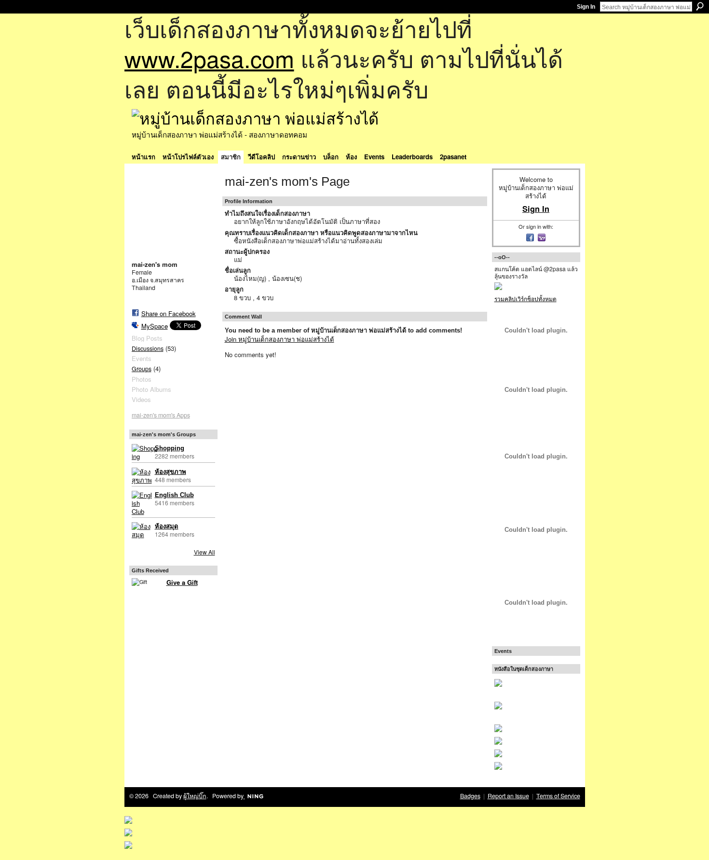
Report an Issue (508, 795)
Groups (141, 368)
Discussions (148, 348)
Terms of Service (558, 795)
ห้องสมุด (166, 526)
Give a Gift (182, 582)
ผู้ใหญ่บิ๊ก (194, 795)
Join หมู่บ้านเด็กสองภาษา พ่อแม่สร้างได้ (279, 339)
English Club (174, 495)
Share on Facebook (168, 313)
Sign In (586, 6)
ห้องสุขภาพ (170, 471)
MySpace (154, 326)
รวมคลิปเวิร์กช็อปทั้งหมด (525, 298)
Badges (470, 795)
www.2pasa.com (209, 58)
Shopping (169, 448)
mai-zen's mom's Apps (161, 415)
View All (204, 552)
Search (700, 6)
